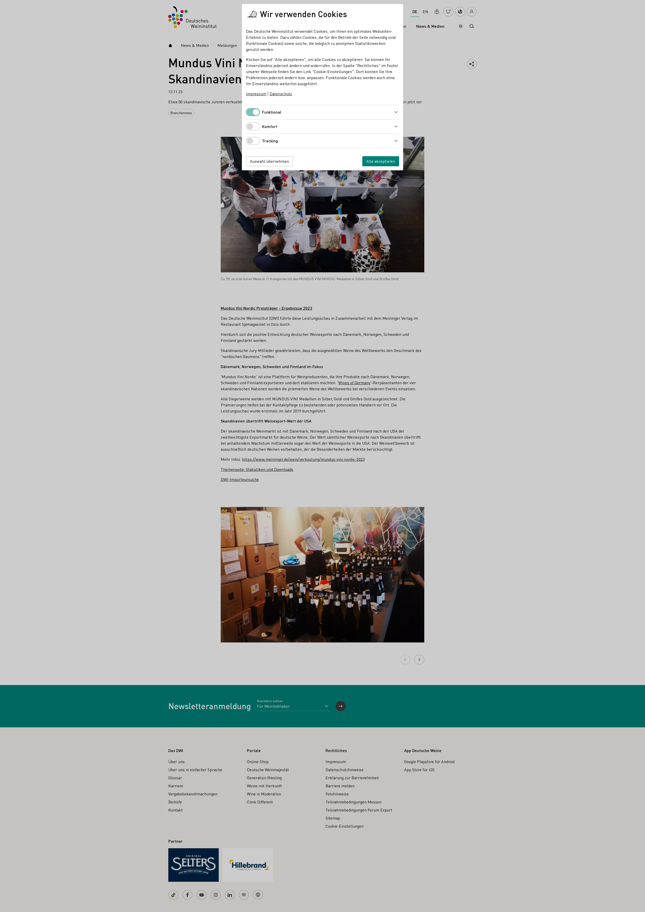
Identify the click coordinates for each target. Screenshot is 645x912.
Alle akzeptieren (380, 161)
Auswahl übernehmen (269, 161)
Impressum (256, 93)
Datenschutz (281, 93)
